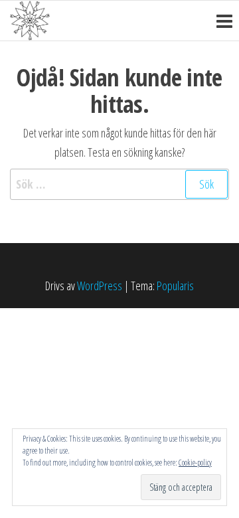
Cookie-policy (195, 462)
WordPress (99, 286)
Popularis (175, 286)
